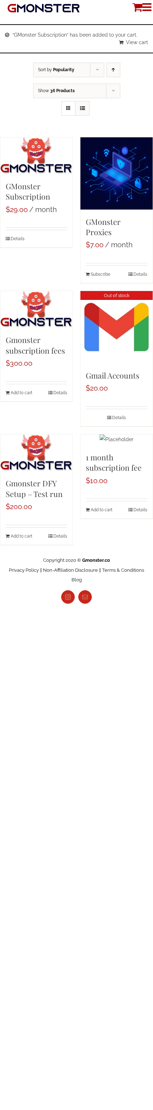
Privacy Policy (24, 570)
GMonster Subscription (28, 191)
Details (18, 238)
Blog (77, 579)
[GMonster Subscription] (36, 155)
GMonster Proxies (103, 227)
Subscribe (100, 274)
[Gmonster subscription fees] (36, 309)
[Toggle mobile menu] (147, 7)
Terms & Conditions (123, 570)
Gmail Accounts (112, 375)
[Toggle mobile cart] (137, 7)
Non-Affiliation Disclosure (70, 570)
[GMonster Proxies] (116, 173)
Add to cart (21, 392)
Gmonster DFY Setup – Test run (34, 488)
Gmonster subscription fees (35, 345)
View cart (137, 42)
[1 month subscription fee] (116, 439)
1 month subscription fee (114, 462)
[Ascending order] (113, 70)
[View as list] (82, 108)
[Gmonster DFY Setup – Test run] (36, 452)
